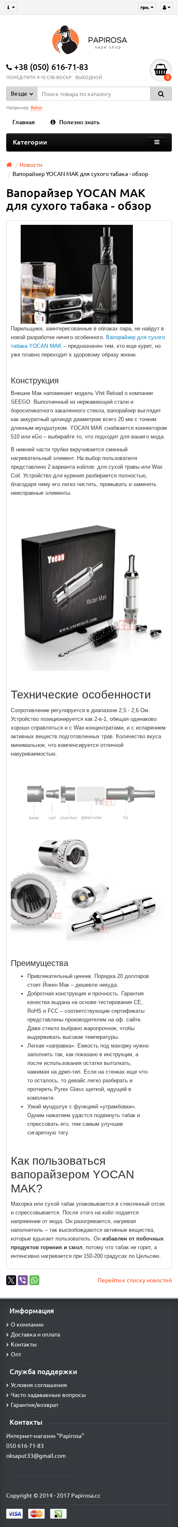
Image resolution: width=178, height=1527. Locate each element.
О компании (27, 1324)
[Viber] (23, 1280)
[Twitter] (11, 1280)
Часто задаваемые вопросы (48, 1394)
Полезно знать (79, 122)
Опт (16, 1354)
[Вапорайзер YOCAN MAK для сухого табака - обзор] (77, 274)
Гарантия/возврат (34, 1404)
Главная (23, 122)
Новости (30, 164)
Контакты (24, 1344)
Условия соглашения (39, 1384)
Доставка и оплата (35, 1334)
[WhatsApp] (34, 1280)
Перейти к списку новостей (135, 1280)
